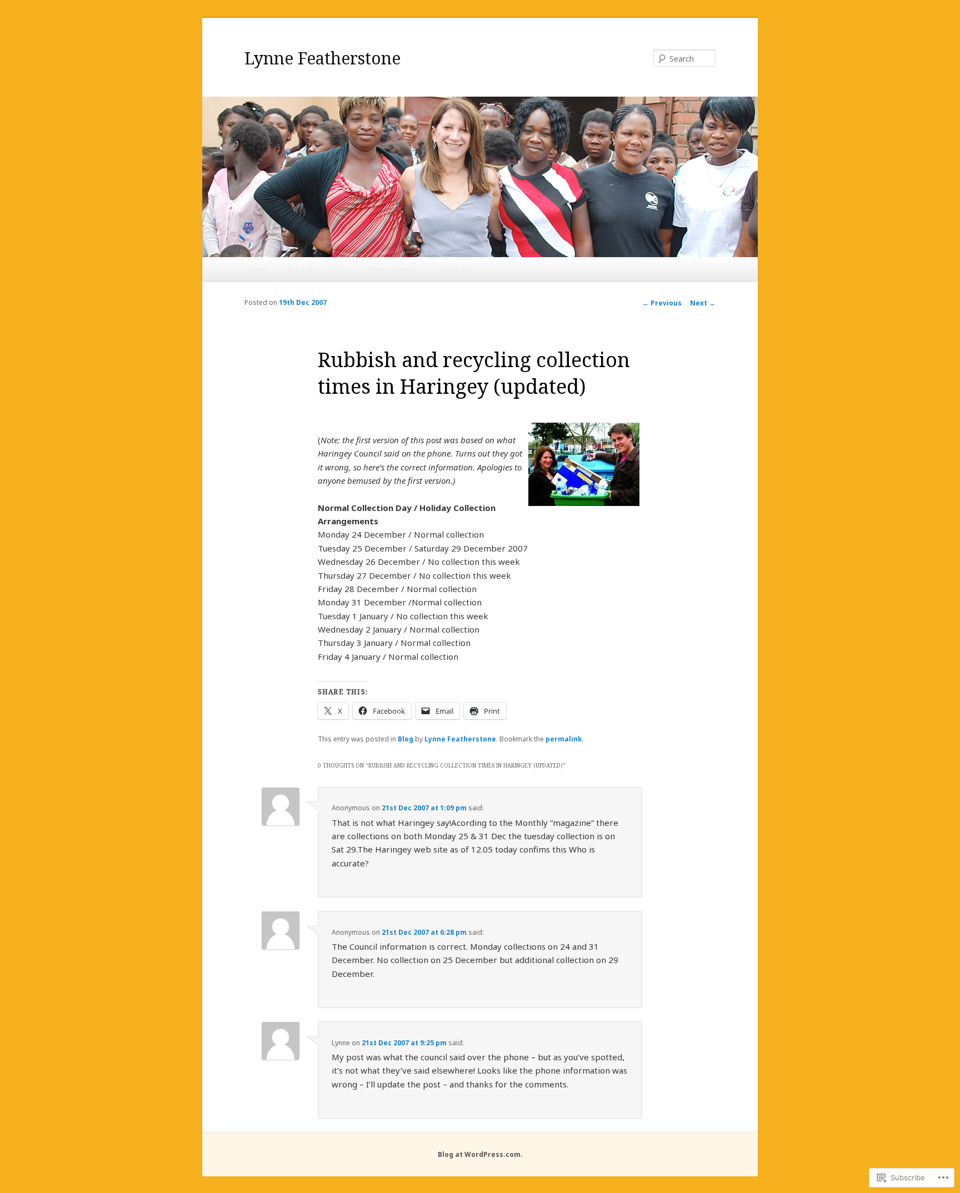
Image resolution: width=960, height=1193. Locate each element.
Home (257, 268)
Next (703, 303)
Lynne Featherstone (322, 58)
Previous (662, 303)
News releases (392, 268)
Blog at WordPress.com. (480, 1154)
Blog (341, 268)
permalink (564, 739)
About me (301, 268)
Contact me (453, 268)
